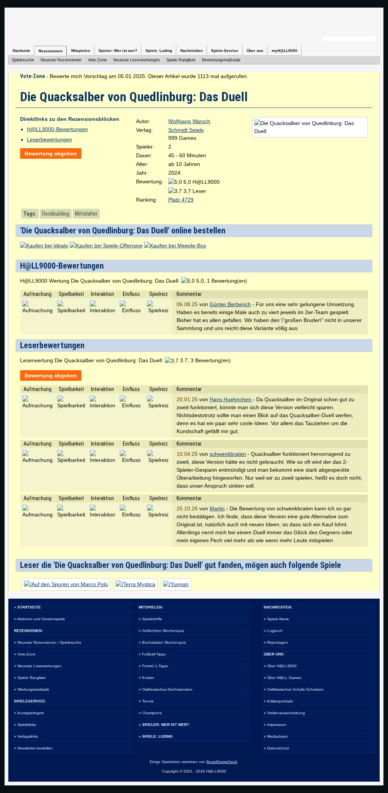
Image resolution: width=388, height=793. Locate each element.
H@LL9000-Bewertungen (57, 129)
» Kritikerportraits (278, 701)
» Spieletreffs (150, 619)
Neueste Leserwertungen (136, 60)
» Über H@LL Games (282, 678)
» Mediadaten (276, 736)
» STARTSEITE (27, 607)
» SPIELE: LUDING (156, 736)
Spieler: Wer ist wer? (118, 50)
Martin (217, 508)
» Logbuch (273, 631)
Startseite (21, 50)
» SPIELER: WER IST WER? (164, 725)
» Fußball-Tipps (152, 654)
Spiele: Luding (159, 50)
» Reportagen (276, 642)
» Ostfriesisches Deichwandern (165, 689)
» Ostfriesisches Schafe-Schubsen (294, 689)
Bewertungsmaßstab (221, 60)
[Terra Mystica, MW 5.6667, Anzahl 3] (135, 584)
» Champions (150, 713)
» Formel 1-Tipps (153, 666)
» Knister (146, 678)
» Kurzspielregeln (29, 713)
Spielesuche (23, 60)
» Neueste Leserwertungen (38, 666)
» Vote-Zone (25, 654)
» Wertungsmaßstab (31, 689)
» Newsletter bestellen (33, 748)
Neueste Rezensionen (61, 60)
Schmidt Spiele (186, 130)
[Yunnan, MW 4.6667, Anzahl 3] (176, 584)
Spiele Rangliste (181, 60)
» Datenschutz (276, 748)
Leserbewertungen (49, 139)
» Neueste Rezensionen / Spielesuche (47, 642)
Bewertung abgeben (51, 153)
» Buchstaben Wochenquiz (162, 642)
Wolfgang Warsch (189, 121)
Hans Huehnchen (231, 399)
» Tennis (146, 701)
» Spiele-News (276, 619)
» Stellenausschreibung (284, 713)
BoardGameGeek (222, 762)
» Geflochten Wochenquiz (161, 631)
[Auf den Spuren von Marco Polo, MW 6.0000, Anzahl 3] (66, 584)
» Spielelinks (25, 725)
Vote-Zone (97, 60)
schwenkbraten (228, 454)
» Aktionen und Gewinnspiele (39, 619)
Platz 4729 (181, 200)
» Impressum (275, 725)
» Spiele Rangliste (30, 678)
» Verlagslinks (26, 736)
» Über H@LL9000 (280, 666)
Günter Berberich (230, 304)
